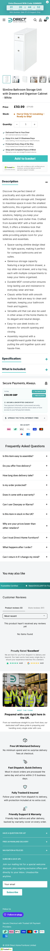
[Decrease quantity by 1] (17, 124)
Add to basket (25, 158)
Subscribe (12, 892)
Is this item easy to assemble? (18, 456)
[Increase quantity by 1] (34, 124)
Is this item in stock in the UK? (18, 514)
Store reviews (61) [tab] (36, 608)
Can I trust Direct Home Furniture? (21, 537)
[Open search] (35, 20)
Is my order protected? (14, 485)
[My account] (40, 20)
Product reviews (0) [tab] (14, 608)
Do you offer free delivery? (17, 465)
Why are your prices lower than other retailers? (19, 525)
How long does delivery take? (18, 475)
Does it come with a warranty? (19, 494)
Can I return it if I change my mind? (21, 556)
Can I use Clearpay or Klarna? (18, 504)
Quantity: (7, 124)
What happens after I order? (17, 547)
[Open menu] (4, 20)
